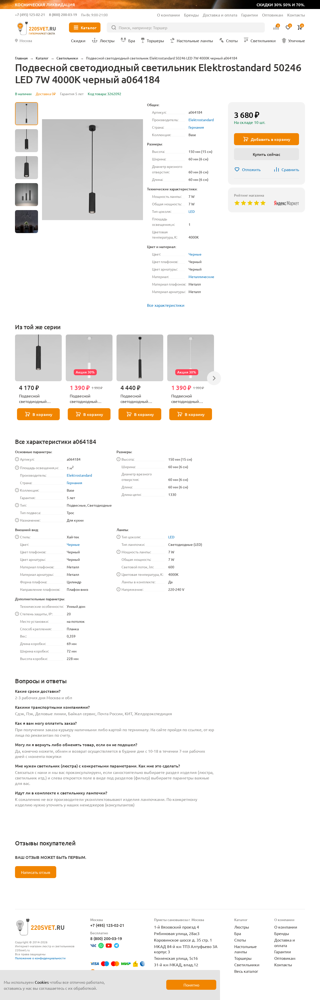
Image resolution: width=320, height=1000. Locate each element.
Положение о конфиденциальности (40, 958)
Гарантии (249, 14)
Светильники (247, 964)
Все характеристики (165, 305)
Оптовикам (272, 14)
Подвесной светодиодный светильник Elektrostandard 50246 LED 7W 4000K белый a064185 (190, 398)
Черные (195, 254)
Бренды (191, 14)
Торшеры (243, 958)
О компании (168, 14)
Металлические (201, 276)
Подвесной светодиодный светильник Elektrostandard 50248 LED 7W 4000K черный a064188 (139, 398)
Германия (196, 127)
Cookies (42, 982)
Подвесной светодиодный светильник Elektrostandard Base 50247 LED (38, 398)
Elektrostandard (201, 119)
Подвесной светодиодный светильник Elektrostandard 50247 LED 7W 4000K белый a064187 (89, 398)
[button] (26, 233)
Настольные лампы (245, 949)
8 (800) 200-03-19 (63, 14)
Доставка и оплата (220, 14)
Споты (240, 939)
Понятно (191, 984)
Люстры (241, 926)
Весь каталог (246, 971)
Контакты (296, 14)
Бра (237, 933)
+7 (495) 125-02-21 (30, 14)
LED (191, 211)
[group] (92, 169)
